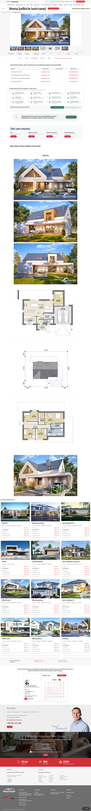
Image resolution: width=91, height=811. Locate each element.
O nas (54, 1)
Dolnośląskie (40, 775)
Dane (28, 58)
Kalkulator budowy (10, 4)
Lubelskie (40, 778)
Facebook (68, 795)
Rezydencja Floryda (38, 523)
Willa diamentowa (37, 600)
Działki (31, 4)
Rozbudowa (66, 4)
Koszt (21, 58)
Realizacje (62, 1)
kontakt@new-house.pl (14, 720)
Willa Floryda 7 (6, 600)
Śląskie (50, 781)
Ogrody (82, 4)
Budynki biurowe (77, 4)
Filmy (71, 1)
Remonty (71, 4)
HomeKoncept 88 (37, 561)
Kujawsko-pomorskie (42, 776)
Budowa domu (54, 4)
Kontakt (58, 1)
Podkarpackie (51, 778)
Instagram (68, 796)
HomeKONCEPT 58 (68, 523)
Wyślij (45, 754)
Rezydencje (61, 4)
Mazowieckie (51, 775)
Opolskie (50, 776)
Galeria (43, 58)
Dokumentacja (36, 4)
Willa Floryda (6, 638)
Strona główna (3, 12)
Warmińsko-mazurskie (63, 776)
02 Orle (4, 561)
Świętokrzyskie (62, 775)
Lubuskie (40, 779)
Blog (52, 1)
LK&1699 (5, 523)
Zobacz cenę (26, 527)
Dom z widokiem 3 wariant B (70, 561)
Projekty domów (9, 12)
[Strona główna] (12, 1)
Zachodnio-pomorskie (63, 779)
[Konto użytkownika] (74, 2)
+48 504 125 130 (14, 723)
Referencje (67, 1)
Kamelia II (65, 638)
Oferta (28, 4)
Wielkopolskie (62, 778)
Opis (50, 58)
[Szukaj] (46, 2)
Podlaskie (50, 779)
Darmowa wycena (80, 1)
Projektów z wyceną (46, 4)
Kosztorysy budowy (20, 4)
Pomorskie (51, 780)
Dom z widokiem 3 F (68, 600)
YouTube (68, 798)
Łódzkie (39, 780)
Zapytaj (13, 136)
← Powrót (3, 8)
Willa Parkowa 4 (37, 638)
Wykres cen (35, 58)
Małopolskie (40, 781)
